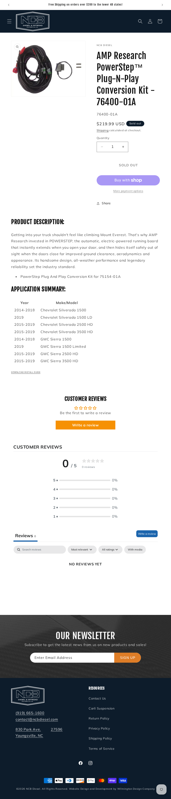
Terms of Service (102, 749)
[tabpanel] (85, 579)
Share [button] (106, 203)
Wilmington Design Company (136, 788)
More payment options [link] (128, 191)
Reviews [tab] (25, 535)
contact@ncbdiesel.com (37, 719)
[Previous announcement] (9, 5)
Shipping (103, 130)
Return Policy (99, 718)
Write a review (85, 425)
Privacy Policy (99, 728)
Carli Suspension (102, 708)
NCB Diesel (33, 788)
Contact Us (97, 698)
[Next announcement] (162, 5)
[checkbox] (135, 550)
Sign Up (127, 658)
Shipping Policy (100, 738)
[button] (9, 21)
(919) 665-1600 (30, 713)
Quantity (103, 138)
